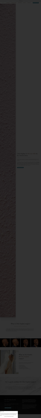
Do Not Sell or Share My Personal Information (8, 416)
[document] (20, 209)
